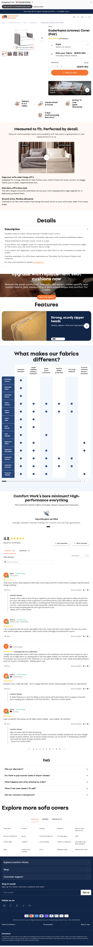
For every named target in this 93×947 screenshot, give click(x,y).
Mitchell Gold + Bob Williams (81, 843)
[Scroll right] (89, 481)
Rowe (24, 836)
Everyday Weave (8, 396)
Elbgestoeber (62, 850)
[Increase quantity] (61, 66)
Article (24, 828)
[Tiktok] (23, 905)
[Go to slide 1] (4, 53)
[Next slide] (86, 326)
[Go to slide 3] (15, 53)
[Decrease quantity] (53, 66)
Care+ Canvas (7, 404)
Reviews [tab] (8, 550)
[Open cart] (82, 17)
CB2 (76, 836)
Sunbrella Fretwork (8, 466)
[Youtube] (29, 905)
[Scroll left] (84, 481)
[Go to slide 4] (20, 53)
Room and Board (10, 836)
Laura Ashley (44, 842)
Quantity (55, 62)
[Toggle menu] (89, 17)
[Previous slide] (6, 326)
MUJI (41, 850)
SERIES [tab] (45, 819)
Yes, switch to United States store (17, 6)
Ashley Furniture (81, 850)
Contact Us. (38, 262)
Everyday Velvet (8, 388)
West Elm (7, 828)
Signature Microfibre (8, 450)
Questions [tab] (23, 550)
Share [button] (8, 590)
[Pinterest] (10, 905)
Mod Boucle (7, 427)
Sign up (86, 892)
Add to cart (71, 72)
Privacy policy (48, 924)
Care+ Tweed (7, 411)
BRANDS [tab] (35, 819)
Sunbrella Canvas (8, 458)
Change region (38, 6)
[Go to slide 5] (26, 53)
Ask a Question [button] (62, 543)
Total (86, 63)
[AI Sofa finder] (74, 17)
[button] (69, 45)
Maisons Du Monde (26, 851)
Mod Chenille (7, 435)
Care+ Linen (7, 419)
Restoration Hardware (79, 829)
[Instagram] (4, 905)
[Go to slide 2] (9, 53)
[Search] (78, 17)
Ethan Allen (8, 842)
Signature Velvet (8, 443)
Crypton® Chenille (8, 474)
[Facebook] (17, 905)
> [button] (64, 749)
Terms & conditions (8, 924)
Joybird (24, 842)
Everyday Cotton (8, 380)
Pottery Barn (62, 836)
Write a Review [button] (81, 543)
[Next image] (42, 38)
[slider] (46, 157)
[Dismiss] (91, 2)
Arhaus (42, 828)
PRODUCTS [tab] (57, 819)
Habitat (60, 828)
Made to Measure (64, 842)
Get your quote (46, 297)
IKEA (5, 850)
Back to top (85, 924)
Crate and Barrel (46, 836)
